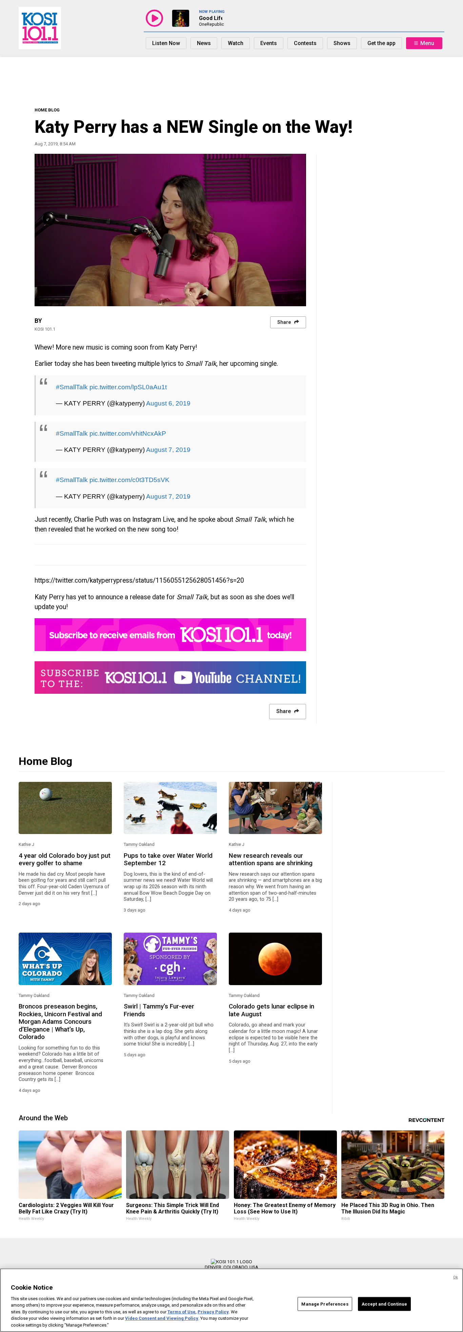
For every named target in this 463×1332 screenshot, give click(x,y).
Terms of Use (181, 1311)
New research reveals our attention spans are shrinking (271, 859)
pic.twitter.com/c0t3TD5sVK (129, 479)
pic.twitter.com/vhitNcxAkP (127, 433)
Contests (305, 43)
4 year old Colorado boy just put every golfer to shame (64, 859)
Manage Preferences (324, 1303)
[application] (170, 230)
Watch (235, 43)
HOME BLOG (47, 109)
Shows (342, 43)
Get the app (381, 43)
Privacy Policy (213, 1311)
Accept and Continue (384, 1303)
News (204, 43)
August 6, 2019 (168, 403)
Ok (455, 1277)
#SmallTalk (72, 387)
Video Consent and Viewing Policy (161, 1318)
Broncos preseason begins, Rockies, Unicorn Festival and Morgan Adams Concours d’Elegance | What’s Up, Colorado (60, 1022)
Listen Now (166, 43)
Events (268, 43)
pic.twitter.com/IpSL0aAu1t (128, 387)
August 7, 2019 (168, 449)
